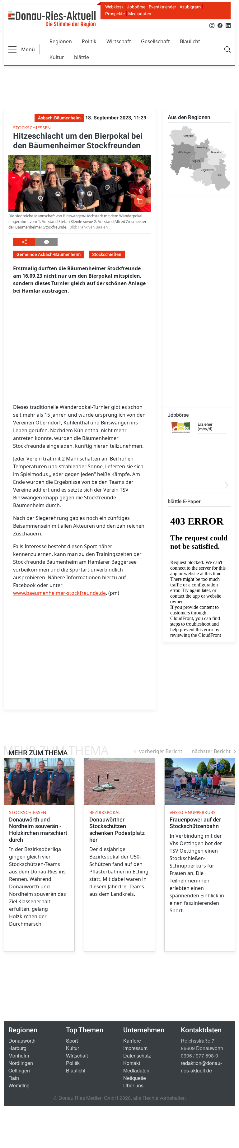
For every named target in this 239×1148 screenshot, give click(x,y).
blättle (81, 57)
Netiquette (134, 1077)
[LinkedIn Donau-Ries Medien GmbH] (228, 25)
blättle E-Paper (184, 501)
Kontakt (131, 1063)
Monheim (18, 1055)
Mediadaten (139, 13)
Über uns (133, 1085)
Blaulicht (190, 41)
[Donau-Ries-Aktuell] (52, 19)
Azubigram (190, 6)
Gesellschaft (155, 41)
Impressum (135, 1048)
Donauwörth (21, 1040)
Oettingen (19, 1070)
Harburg (17, 1048)
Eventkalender (162, 6)
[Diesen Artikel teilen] (24, 242)
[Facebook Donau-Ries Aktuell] (220, 25)
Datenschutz (137, 1055)
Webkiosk (114, 6)
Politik (89, 41)
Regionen (60, 41)
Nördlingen (20, 1063)
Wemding (19, 1085)
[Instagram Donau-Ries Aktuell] (211, 25)
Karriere (132, 1040)
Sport (72, 1040)
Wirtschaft (118, 41)
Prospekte (115, 13)
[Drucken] (46, 242)
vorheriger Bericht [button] (160, 751)
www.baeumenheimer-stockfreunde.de (59, 593)
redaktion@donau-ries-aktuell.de (201, 1066)
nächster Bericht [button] (211, 751)
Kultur (56, 57)
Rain (13, 1077)
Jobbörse (136, 6)
